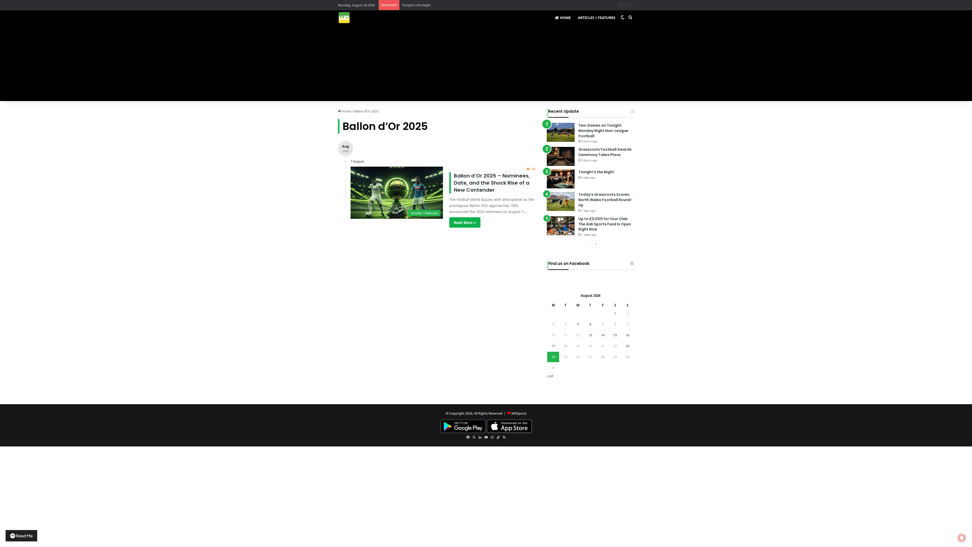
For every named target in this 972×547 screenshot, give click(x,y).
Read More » (465, 222)
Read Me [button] (24, 535)
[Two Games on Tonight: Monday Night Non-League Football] (561, 132)
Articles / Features (596, 17)
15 (615, 335)
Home (565, 17)
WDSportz (518, 413)
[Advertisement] (486, 63)
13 (590, 335)
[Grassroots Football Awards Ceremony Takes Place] (561, 156)
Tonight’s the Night (416, 5)
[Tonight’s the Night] (561, 178)
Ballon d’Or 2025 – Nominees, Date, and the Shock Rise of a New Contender (492, 182)
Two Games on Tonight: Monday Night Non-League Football (603, 131)
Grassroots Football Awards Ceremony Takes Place (605, 152)
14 (602, 335)
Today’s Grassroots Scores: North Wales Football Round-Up (605, 200)
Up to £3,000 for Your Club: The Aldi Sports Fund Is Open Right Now (604, 224)
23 (627, 346)
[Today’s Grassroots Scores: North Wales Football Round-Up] (561, 201)
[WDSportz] (344, 17)
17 (553, 346)
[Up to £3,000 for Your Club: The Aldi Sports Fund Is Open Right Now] (561, 225)
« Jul (550, 376)
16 (627, 335)
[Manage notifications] (962, 538)
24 (553, 357)
